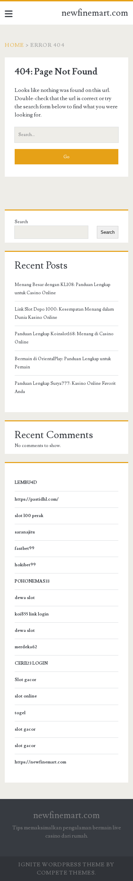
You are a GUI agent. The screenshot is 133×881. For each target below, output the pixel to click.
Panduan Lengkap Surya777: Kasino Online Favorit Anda (65, 387)
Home (14, 45)
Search (21, 222)
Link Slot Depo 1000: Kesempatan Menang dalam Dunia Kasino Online (64, 313)
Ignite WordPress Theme (61, 864)
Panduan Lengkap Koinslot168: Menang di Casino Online (64, 338)
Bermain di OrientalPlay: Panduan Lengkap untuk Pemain (63, 363)
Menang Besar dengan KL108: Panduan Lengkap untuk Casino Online (62, 289)
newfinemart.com (94, 13)
